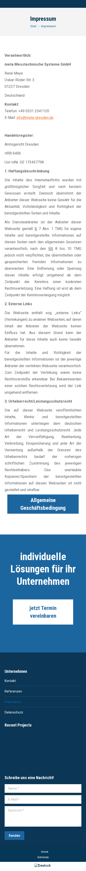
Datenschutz (14, 712)
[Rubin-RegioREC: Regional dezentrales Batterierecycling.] (13, 741)
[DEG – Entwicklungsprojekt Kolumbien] (66, 741)
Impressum (13, 702)
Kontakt (10, 681)
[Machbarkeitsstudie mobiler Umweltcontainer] (31, 741)
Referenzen (13, 691)
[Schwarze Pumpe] (49, 741)
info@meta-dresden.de (35, 117)
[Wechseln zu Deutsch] (43, 865)
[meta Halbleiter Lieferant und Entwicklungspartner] (13, 759)
